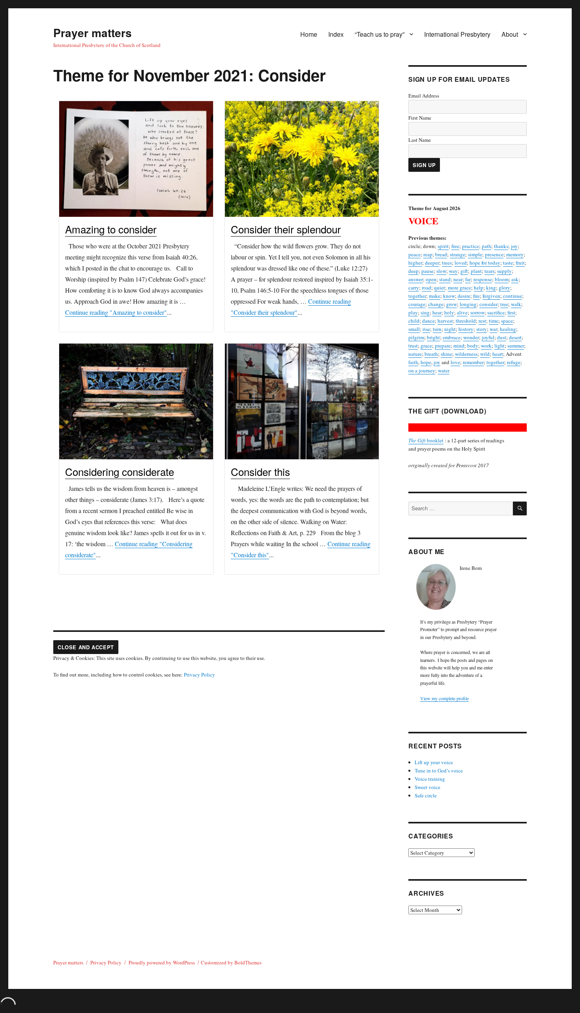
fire (476, 295)
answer (415, 279)
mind (458, 345)
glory (504, 287)
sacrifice (496, 312)
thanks (501, 246)
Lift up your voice (434, 762)
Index (336, 34)
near (457, 279)
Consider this (260, 471)
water (443, 370)
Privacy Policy (199, 674)
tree (504, 304)
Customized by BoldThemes (231, 962)
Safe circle (426, 795)
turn (437, 329)
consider (488, 304)
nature (415, 353)
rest (482, 320)
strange (457, 254)
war (493, 329)
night (450, 329)
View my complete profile (444, 698)
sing (425, 312)
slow (441, 270)
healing (508, 329)
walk (516, 304)
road (426, 287)
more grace (459, 287)
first (511, 312)
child (413, 320)
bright (433, 337)
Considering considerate (119, 471)
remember (473, 362)
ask (514, 279)
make (434, 295)
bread (441, 254)
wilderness (466, 353)
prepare (443, 345)
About (509, 34)
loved (461, 262)
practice (470, 246)
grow (451, 304)
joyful (488, 337)
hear (437, 312)
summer (515, 345)
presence (494, 254)
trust (413, 345)
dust (501, 337)
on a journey (421, 370)
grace (426, 345)
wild (485, 353)
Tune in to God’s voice (439, 770)
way (453, 270)
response (482, 279)
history (465, 329)
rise (426, 329)
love (455, 362)
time (493, 320)
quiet (439, 287)
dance (428, 320)
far (468, 279)
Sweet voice (427, 787)
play (413, 312)
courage (416, 304)
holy (449, 312)
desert (515, 337)
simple (475, 254)
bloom (502, 279)
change (435, 304)
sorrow (477, 312)
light (499, 345)
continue (512, 295)
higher (415, 262)
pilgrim (416, 337)
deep (413, 270)
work (486, 345)
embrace (451, 337)
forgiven (491, 295)
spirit (443, 246)
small (414, 329)
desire (464, 295)
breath (431, 353)
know (449, 295)
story (481, 329)
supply (504, 270)
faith (413, 362)
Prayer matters (92, 32)
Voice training (430, 778)
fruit (520, 262)
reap (427, 254)
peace (414, 254)
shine (446, 353)
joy (514, 246)
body (472, 345)
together (417, 295)
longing (468, 304)
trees (447, 262)
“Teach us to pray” (379, 34)
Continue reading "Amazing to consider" (116, 312)
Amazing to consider (111, 229)
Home (308, 34)
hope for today (485, 262)
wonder (471, 337)
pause (427, 270)
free (455, 246)
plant (476, 270)
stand (445, 279)
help (478, 287)
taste (508, 262)
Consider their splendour (286, 229)
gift (464, 270)
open (431, 279)
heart (497, 353)
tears (489, 270)
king (491, 287)
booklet (425, 440)
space (507, 320)
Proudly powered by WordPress (162, 962)
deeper (432, 262)
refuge (513, 362)
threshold (466, 320)
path (486, 246)
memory (515, 254)
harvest (445, 320)
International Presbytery (457, 34)
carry (413, 287)
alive (462, 312)
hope (426, 362)
